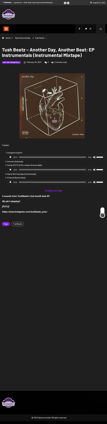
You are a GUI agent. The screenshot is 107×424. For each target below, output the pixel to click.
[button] (65, 3)
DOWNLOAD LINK (53, 190)
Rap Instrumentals (22, 38)
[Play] (10, 157)
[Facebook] (79, 28)
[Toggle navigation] (6, 29)
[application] (56, 157)
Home (8, 38)
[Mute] (94, 157)
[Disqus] (53, 271)
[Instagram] (90, 28)
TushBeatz (17, 224)
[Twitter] (86, 28)
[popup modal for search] (101, 28)
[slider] (100, 157)
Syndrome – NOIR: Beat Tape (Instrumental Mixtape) (33, 3)
